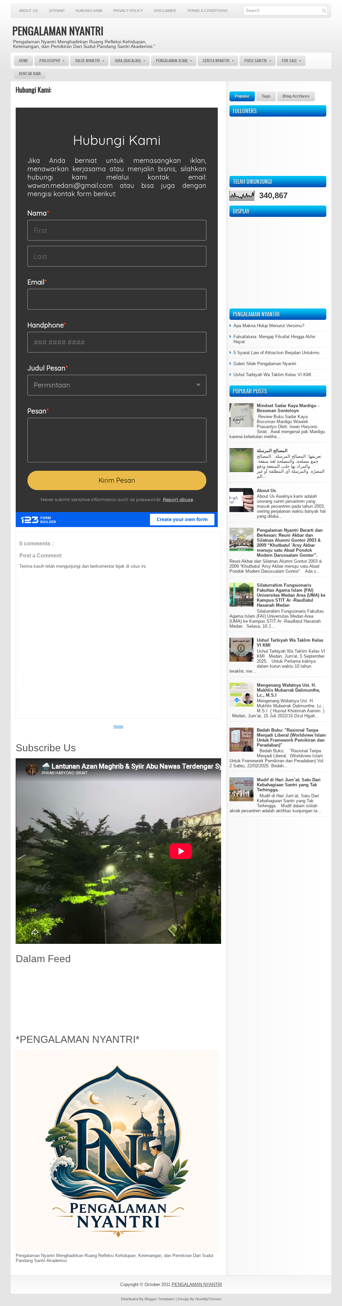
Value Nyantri (89, 60)
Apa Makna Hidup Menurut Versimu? (268, 325)
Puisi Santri (257, 60)
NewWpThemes (208, 1299)
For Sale (291, 60)
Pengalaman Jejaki (174, 60)
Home (23, 60)
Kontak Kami (30, 73)
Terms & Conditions (207, 11)
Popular (242, 96)
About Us (28, 11)
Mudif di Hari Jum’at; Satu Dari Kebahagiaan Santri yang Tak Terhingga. (289, 784)
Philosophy (51, 60)
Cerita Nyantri (218, 60)
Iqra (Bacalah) (130, 60)
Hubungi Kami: (33, 89)
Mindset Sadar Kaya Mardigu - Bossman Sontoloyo (288, 408)
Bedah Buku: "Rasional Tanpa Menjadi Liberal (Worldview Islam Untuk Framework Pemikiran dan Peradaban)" (291, 738)
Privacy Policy (128, 11)
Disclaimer (165, 11)
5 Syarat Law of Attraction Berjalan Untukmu (276, 352)
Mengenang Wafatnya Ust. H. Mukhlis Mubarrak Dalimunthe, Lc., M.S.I (288, 690)
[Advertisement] (118, 997)
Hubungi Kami (88, 11)
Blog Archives (296, 96)
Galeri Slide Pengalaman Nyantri (264, 363)
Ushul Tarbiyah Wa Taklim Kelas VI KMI (272, 374)
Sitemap (56, 11)
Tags (266, 96)
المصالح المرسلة (272, 450)
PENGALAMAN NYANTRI (58, 30)
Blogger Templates (160, 1299)
